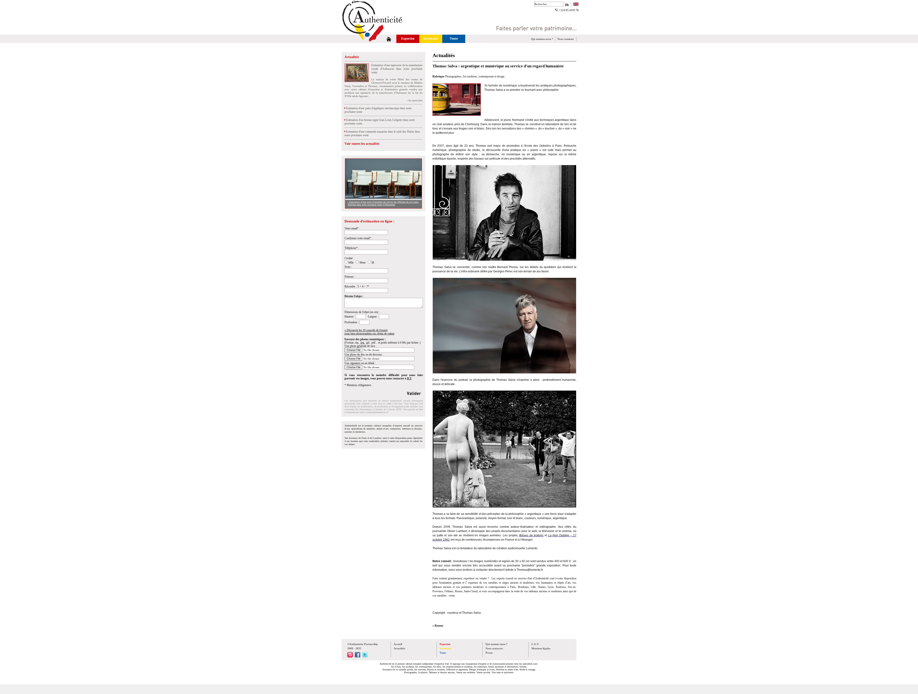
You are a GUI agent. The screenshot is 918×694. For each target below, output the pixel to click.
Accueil (398, 644)
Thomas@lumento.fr (530, 569)
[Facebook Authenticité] (357, 656)
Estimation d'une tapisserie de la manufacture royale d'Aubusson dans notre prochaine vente (396, 69)
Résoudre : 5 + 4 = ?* (356, 286)
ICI (409, 378)
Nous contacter (565, 39)
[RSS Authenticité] (350, 656)
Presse (489, 652)
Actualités (351, 57)
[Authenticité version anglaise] (576, 5)
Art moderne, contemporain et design (483, 76)
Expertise (408, 38)
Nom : (348, 267)
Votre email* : (352, 228)
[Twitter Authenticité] (365, 656)
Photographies (453, 76)
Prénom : (349, 276)
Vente (454, 38)
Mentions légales (540, 648)
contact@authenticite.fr (377, 412)
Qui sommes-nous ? (542, 39)
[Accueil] (389, 39)
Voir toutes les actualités (361, 143)
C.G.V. (535, 644)
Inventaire (430, 38)
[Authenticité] (377, 33)
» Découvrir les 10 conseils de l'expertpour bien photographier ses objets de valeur (369, 331)
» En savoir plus (414, 100)
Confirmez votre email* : (358, 238)
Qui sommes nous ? (497, 644)
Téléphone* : (351, 248)
